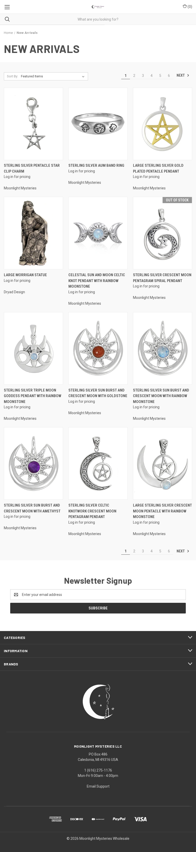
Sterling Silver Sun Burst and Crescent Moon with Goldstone (97, 393)
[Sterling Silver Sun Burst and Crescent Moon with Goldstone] (98, 348)
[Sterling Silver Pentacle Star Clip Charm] (33, 124)
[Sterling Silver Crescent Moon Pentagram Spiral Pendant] (162, 233)
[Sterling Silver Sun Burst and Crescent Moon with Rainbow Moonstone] (162, 348)
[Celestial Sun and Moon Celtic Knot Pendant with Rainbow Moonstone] (98, 233)
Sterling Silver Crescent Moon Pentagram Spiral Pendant (162, 278)
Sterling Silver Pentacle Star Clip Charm (32, 168)
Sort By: (12, 76)
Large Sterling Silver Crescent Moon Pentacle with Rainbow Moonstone (162, 511)
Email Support (98, 786)
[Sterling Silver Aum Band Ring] (98, 124)
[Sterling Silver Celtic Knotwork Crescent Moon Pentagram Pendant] (98, 463)
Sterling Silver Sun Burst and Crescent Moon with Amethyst (32, 508)
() (189, 7)
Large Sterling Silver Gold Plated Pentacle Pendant (158, 168)
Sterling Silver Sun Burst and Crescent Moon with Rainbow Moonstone (161, 396)
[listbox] (53, 76)
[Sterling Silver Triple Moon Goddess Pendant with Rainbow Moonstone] (33, 348)
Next (181, 75)
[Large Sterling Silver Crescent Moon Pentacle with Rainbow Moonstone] (162, 463)
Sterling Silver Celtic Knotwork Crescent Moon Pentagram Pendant (92, 511)
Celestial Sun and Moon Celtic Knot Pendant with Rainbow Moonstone (96, 281)
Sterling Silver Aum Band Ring (96, 165)
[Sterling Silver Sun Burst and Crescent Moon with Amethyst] (33, 463)
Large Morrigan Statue (25, 275)
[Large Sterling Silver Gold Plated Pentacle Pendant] (162, 124)
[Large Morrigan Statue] (33, 233)
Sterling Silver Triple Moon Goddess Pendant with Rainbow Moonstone (32, 396)
